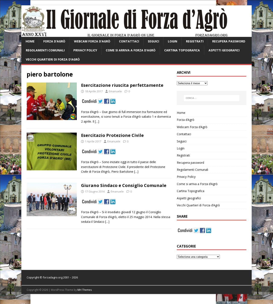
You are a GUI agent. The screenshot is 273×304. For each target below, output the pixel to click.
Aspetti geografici (224, 50)
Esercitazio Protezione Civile (112, 135)
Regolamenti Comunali (45, 50)
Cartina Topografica (182, 50)
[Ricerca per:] (211, 98)
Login (172, 41)
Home (30, 41)
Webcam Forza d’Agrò (92, 41)
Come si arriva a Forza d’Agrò (130, 50)
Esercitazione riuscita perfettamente (122, 85)
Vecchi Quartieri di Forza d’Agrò (53, 59)
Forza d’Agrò (54, 41)
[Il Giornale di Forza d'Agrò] (124, 34)
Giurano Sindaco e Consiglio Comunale (123, 185)
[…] (97, 121)
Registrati (194, 41)
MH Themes (84, 290)
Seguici (153, 41)
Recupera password (228, 41)
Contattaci (129, 41)
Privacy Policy (85, 50)
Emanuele (115, 91)
